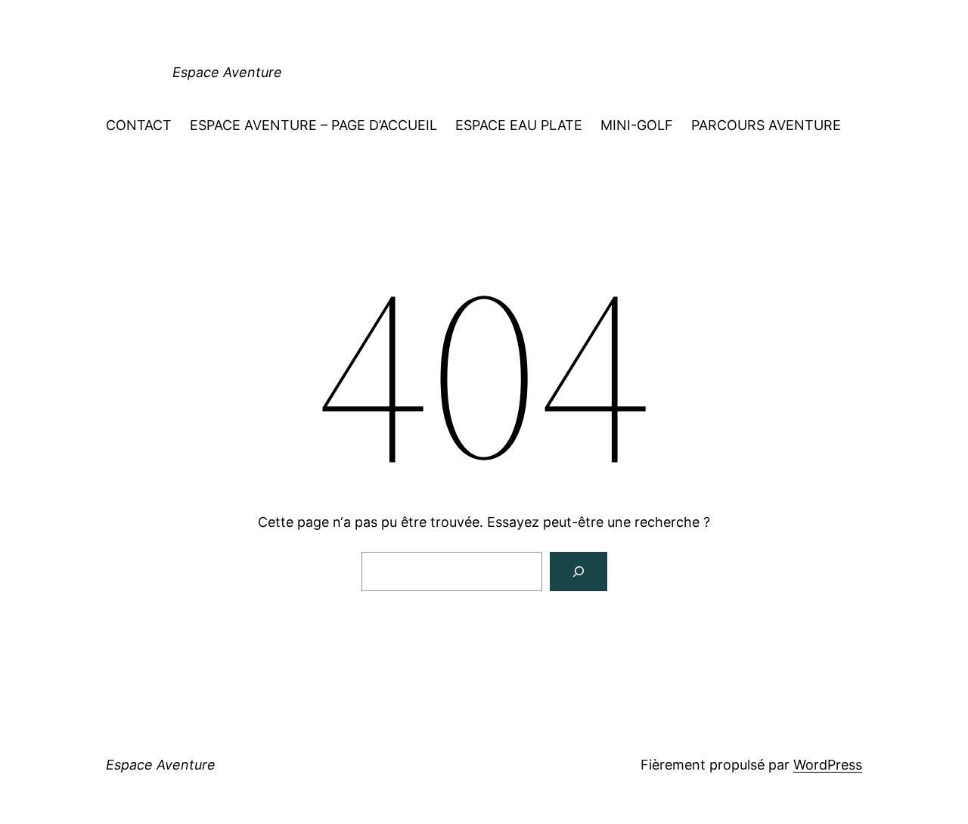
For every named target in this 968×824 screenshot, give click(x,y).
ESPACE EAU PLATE (518, 125)
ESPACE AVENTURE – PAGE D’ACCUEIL (313, 125)
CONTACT (139, 125)
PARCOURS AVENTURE (766, 125)
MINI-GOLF (636, 125)
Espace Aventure (227, 72)
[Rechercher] (578, 571)
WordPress (827, 765)
